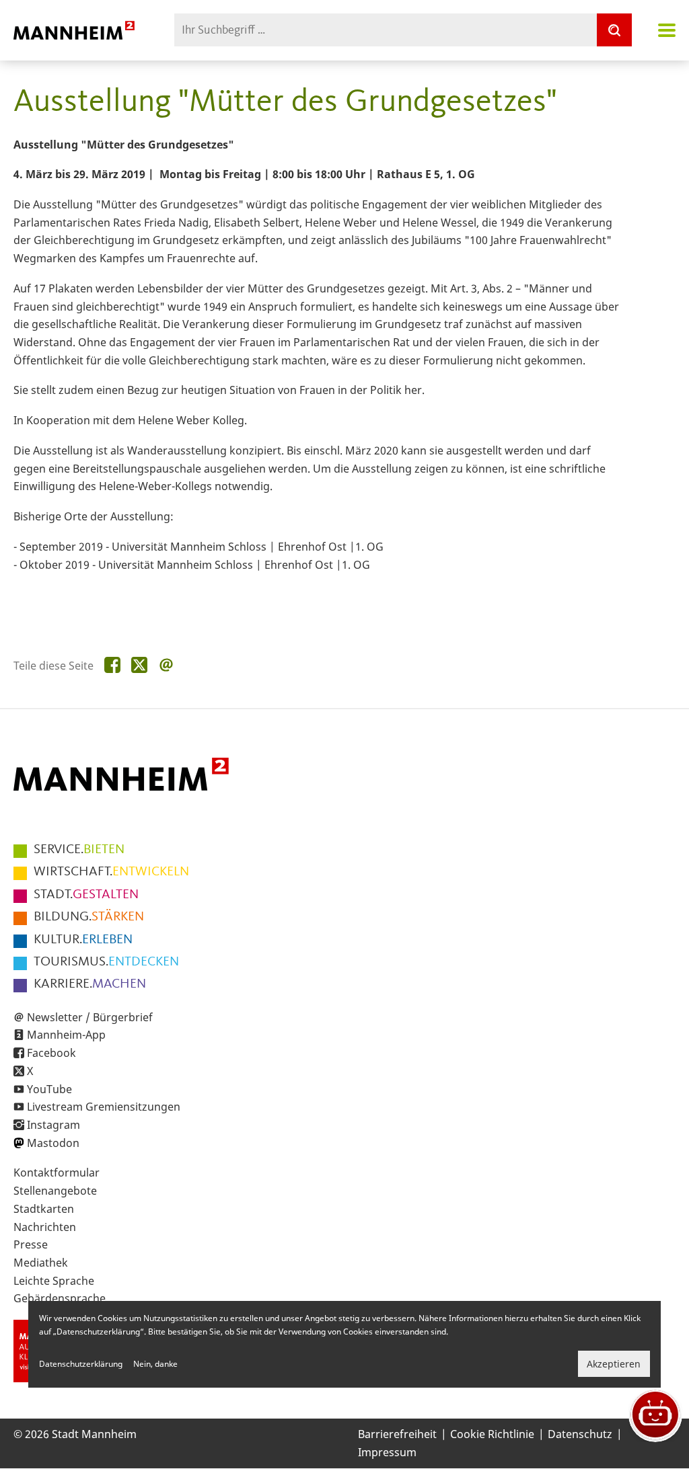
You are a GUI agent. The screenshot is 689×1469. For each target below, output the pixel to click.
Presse (30, 1244)
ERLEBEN (83, 940)
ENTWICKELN (111, 872)
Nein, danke (155, 1363)
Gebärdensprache (59, 1298)
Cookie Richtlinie (492, 1434)
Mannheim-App (66, 1034)
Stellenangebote (55, 1190)
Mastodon (53, 1143)
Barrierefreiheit (397, 1434)
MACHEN (90, 984)
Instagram (53, 1124)
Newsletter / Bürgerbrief (90, 1017)
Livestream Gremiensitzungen (103, 1106)
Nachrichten (44, 1227)
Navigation (667, 30)
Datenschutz (580, 1434)
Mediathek (40, 1262)
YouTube (49, 1089)
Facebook (51, 1052)
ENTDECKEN (106, 962)
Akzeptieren (614, 1363)
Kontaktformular (56, 1172)
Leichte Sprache (53, 1280)
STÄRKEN (89, 917)
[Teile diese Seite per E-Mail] (166, 665)
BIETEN (79, 850)
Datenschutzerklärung (80, 1363)
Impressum (387, 1452)
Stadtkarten (43, 1208)
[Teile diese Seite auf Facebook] (112, 665)
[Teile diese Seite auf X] (139, 665)
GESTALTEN (86, 895)
